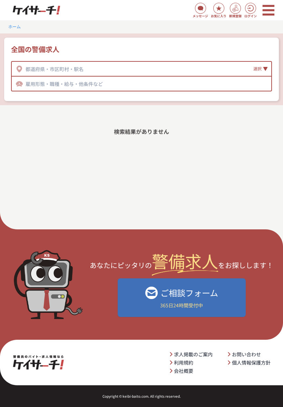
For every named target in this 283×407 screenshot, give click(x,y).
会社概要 (183, 370)
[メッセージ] (200, 8)
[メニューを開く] (268, 10)
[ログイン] (250, 8)
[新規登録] (235, 8)
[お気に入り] (218, 8)
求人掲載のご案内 (193, 354)
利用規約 (183, 362)
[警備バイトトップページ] (36, 10)
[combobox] (26, 69)
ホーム (14, 26)
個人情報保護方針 (251, 362)
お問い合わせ (246, 354)
